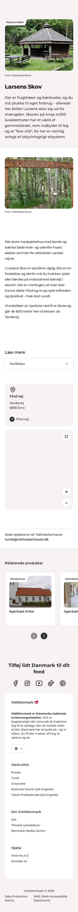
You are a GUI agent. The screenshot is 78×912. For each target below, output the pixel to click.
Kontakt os (19, 861)
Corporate (18, 783)
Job (13, 819)
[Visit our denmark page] (15, 683)
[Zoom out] (66, 503)
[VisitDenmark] (25, 702)
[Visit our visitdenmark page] (39, 683)
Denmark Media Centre (28, 831)
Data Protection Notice (16, 898)
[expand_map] (66, 436)
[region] (39, 470)
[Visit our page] (27, 683)
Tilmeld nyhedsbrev (25, 825)
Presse (16, 772)
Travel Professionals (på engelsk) (34, 795)
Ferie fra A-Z (20, 855)
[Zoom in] (66, 492)
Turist (15, 778)
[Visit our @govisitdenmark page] (50, 683)
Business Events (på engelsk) (32, 789)
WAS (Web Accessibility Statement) (50, 898)
